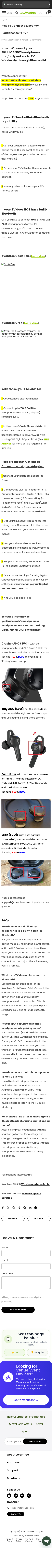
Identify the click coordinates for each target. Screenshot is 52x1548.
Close (49, 4)
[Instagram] (9, 1495)
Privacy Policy (19, 1540)
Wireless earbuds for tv (35, 1184)
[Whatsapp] (35, 1207)
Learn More (38, 256)
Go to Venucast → (26, 1400)
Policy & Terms (9, 1540)
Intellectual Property (41, 1540)
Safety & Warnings (29, 1540)
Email (4, 1260)
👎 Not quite (37, 1352)
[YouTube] (22, 1495)
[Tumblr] (19, 1207)
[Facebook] (2, 1207)
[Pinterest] (13, 1207)
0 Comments (36, 40)
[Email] (30, 1207)
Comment (7, 1273)
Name (4, 1247)
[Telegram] (24, 1207)
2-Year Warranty (25, 5)
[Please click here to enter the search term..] (17, 13)
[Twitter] (8, 1207)
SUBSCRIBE (35, 1441)
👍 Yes (14, 1352)
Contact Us (16, 1514)
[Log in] (40, 12)
